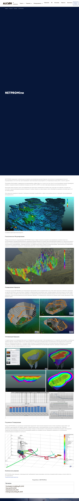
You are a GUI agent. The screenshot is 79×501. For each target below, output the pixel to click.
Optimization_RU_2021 (12, 490)
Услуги (21, 3)
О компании (15, 3)
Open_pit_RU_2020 (11, 488)
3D (51, 2)
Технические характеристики (11, 477)
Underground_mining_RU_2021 (14, 492)
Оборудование (37, 3)
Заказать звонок (76, 3)
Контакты (69, 2)
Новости (63, 2)
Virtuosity (56, 2)
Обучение (46, 2)
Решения (28, 3)
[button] (24, 3)
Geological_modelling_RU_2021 (15, 486)
